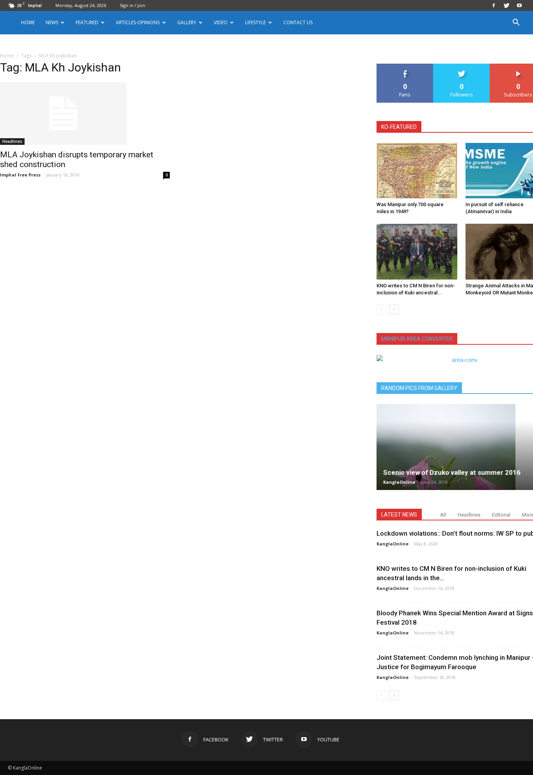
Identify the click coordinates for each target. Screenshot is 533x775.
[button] (515, 23)
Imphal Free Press (20, 175)
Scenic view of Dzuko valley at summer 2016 (452, 472)
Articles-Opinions (138, 22)
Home (28, 22)
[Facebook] (493, 5)
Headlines (12, 141)
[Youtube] (519, 5)
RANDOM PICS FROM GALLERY (419, 388)
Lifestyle (255, 22)
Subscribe (518, 66)
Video (220, 22)
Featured (87, 22)
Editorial (501, 515)
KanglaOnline (399, 482)
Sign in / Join (132, 5)
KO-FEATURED (399, 127)
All (443, 515)
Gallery (186, 22)
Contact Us (298, 22)
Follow (462, 66)
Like (405, 66)
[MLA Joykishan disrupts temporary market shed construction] (85, 113)
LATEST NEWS (399, 514)
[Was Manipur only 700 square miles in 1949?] (417, 170)
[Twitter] (506, 5)
